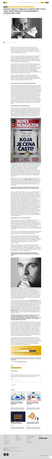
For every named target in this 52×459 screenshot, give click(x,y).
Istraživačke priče (25, 2)
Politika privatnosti (7, 442)
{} (24, 381)
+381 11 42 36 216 (8, 449)
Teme (29, 2)
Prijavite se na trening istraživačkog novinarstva (17, 423)
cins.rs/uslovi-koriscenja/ (21, 361)
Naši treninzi (6, 441)
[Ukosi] (15, 381)
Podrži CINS (18, 437)
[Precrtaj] (17, 381)
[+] (25, 381)
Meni (47, 2)
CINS (11, 405)
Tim (4, 438)
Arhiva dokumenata (30, 442)
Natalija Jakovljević (10, 42)
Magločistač (15, 42)
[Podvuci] (16, 381)
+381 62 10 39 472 (9, 450)
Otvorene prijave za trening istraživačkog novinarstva (33, 423)
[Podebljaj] (14, 381)
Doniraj (42, 2)
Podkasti (34, 2)
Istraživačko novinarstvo (16, 367)
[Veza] (23, 381)
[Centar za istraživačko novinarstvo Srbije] (5, 3)
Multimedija (29, 441)
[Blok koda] (22, 381)
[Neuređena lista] (20, 381)
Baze (32, 2)
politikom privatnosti (35, 352)
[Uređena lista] (19, 381)
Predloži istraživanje (19, 438)
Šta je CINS (6, 437)
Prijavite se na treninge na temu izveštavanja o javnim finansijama (17, 402)
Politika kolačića (6, 443)
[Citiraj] (21, 381)
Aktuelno (19, 2)
